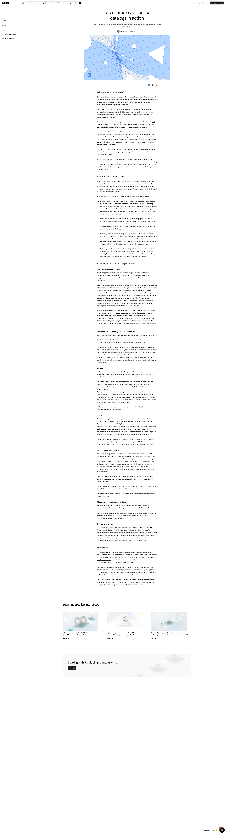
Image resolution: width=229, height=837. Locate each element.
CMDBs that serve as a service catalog (138, 211)
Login (199, 3)
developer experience (104, 560)
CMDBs (122, 112)
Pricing (193, 3)
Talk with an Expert (216, 3)
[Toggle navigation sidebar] (23, 3)
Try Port (206, 3)
